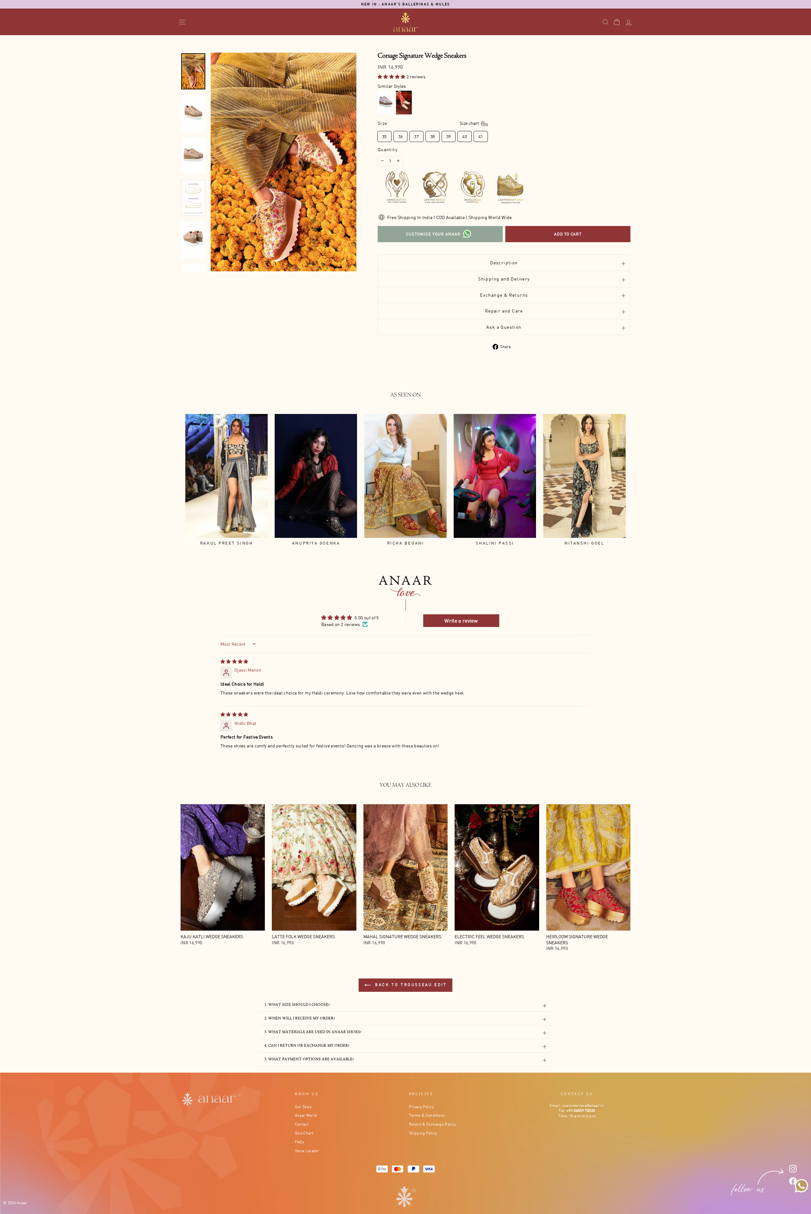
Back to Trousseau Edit (410, 984)
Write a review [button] (461, 620)
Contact (302, 1124)
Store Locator (307, 1150)
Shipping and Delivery (504, 278)
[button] (392, 76)
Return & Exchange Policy (432, 1124)
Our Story (303, 1106)
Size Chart (304, 1133)
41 (480, 136)
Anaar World (306, 1115)
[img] (234, 661)
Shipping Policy (423, 1133)
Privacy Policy (421, 1106)
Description (504, 262)
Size (429, 123)
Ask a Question (504, 327)
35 (384, 136)
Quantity (388, 149)
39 (448, 136)
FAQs (299, 1142)
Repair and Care (504, 310)
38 (432, 136)
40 (464, 136)
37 (416, 136)
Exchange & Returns (504, 295)
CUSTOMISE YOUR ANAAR (433, 233)
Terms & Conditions (427, 1115)
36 (400, 136)
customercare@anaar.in (583, 1105)
